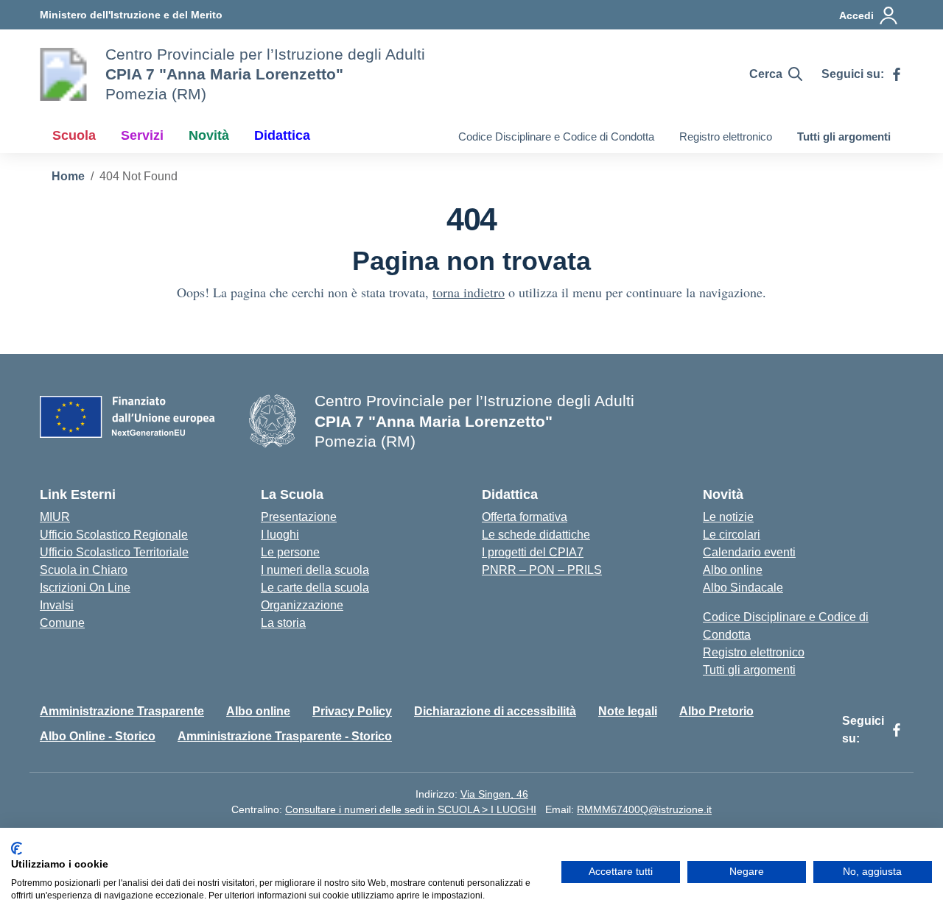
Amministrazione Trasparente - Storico (285, 736)
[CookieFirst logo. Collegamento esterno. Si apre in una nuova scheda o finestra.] (16, 848)
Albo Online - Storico (97, 736)
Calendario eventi (749, 552)
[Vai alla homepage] (63, 74)
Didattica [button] (282, 135)
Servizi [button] (142, 135)
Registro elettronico (725, 136)
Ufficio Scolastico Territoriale (114, 552)
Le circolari (731, 534)
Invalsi (57, 605)
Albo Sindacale (743, 587)
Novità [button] (209, 135)
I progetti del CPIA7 (532, 552)
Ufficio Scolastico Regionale (114, 534)
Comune (62, 623)
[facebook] (896, 74)
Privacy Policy (352, 711)
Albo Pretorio (716, 711)
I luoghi (280, 534)
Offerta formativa (524, 517)
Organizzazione (302, 605)
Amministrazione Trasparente (122, 711)
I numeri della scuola (315, 570)
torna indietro (468, 292)
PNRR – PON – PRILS (542, 570)
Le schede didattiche (536, 534)
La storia (283, 623)
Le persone (290, 552)
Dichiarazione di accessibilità (495, 711)
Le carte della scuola (315, 587)
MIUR (55, 517)
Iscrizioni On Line (85, 587)
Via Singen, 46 (494, 794)
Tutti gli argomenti (844, 136)
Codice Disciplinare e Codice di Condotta (556, 136)
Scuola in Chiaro (83, 570)
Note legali (627, 711)
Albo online (733, 570)
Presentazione (299, 517)
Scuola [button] (74, 135)
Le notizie (728, 517)
